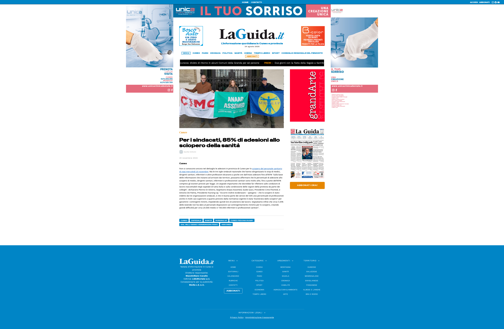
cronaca (215, 53)
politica (227, 53)
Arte (285, 294)
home (245, 2)
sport (276, 53)
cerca (186, 53)
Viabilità (285, 285)
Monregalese (312, 276)
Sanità (208, 220)
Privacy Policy (237, 317)
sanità (238, 53)
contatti (256, 2)
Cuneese (312, 267)
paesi (205, 53)
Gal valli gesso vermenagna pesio (199, 224)
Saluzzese (311, 271)
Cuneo (184, 220)
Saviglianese (311, 281)
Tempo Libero (259, 294)
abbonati (484, 2)
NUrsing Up (221, 220)
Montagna (285, 267)
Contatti (233, 285)
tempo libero (262, 53)
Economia (259, 290)
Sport (259, 285)
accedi (474, 2)
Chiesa (259, 267)
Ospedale (196, 220)
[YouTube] (498, 2)
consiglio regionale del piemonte (302, 53)
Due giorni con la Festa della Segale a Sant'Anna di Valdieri (295, 63)
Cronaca (285, 281)
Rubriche (233, 281)
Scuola (285, 276)
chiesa (248, 53)
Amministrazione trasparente (259, 317)
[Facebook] (496, 2)
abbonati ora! (307, 185)
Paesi (259, 276)
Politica (259, 281)
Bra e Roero (312, 294)
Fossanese (311, 285)
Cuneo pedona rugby (242, 220)
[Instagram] (493, 2)
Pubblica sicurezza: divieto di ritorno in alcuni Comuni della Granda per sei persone (200, 63)
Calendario (233, 276)
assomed (226, 224)
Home (233, 267)
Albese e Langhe (311, 290)
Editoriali (233, 271)
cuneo (196, 53)
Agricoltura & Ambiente (285, 290)
